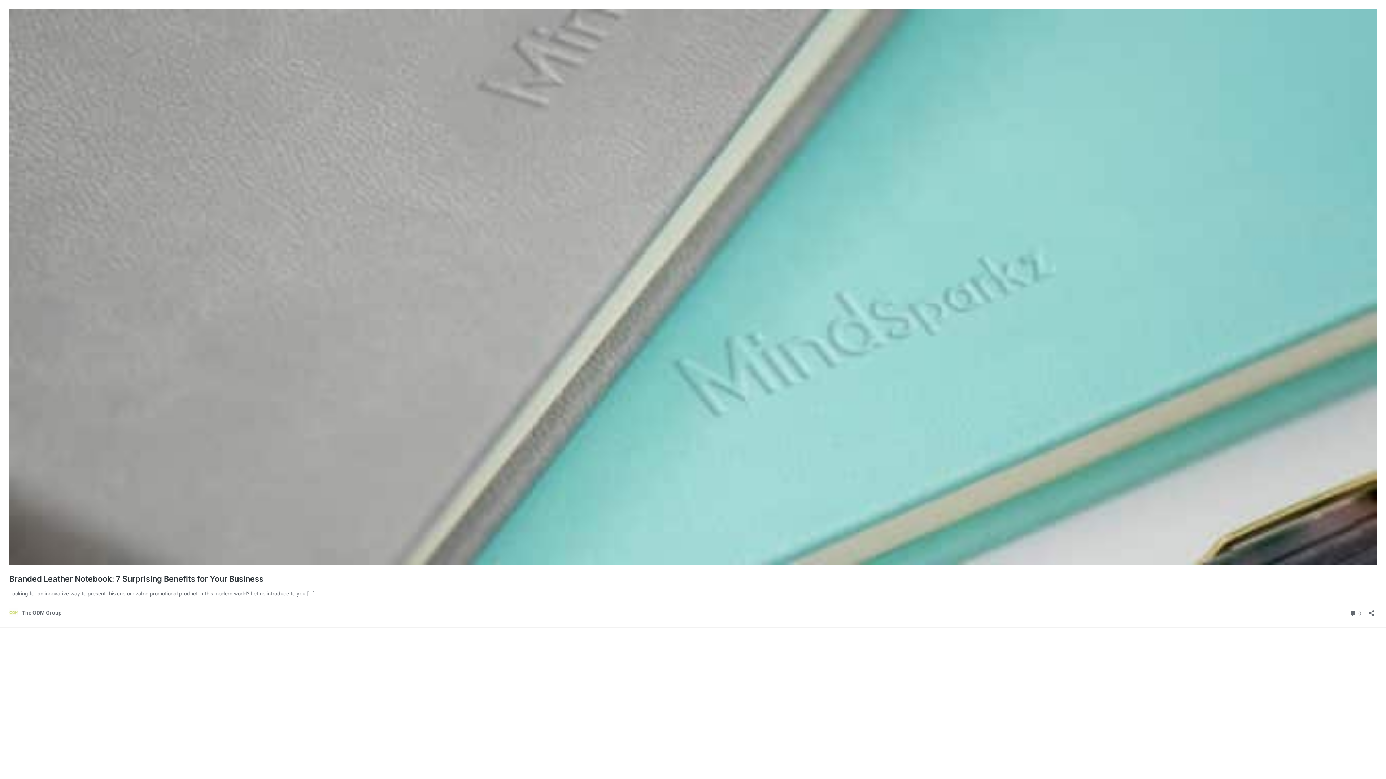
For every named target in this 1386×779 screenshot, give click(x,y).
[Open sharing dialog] (1372, 610)
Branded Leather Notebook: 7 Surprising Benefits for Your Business (136, 579)
